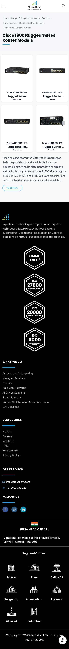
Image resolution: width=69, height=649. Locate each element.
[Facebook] (5, 509)
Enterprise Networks (29, 18)
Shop (14, 18)
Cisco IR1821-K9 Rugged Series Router (17, 94)
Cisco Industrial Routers (31, 22)
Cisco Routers (10, 22)
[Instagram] (14, 509)
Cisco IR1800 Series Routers (17, 27)
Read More (12, 187)
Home (6, 18)
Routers (46, 18)
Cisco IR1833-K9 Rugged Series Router (17, 145)
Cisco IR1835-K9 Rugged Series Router (52, 145)
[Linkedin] (23, 509)
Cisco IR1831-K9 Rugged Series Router (52, 94)
